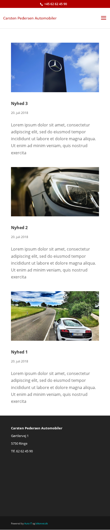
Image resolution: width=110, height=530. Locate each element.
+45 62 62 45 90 (55, 4)
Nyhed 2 (19, 227)
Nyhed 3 (19, 103)
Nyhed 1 (19, 352)
